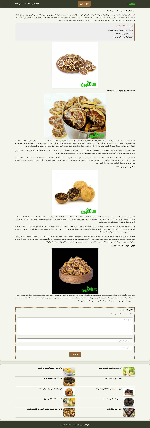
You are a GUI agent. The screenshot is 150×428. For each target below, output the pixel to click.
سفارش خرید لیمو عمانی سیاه (111, 399)
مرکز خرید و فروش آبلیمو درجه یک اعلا (50, 368)
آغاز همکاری (84, 3)
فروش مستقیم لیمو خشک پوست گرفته (108, 389)
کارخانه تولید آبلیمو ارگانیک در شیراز (110, 368)
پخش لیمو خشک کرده (114, 409)
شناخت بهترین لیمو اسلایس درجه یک (120, 30)
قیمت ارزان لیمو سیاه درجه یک (52, 378)
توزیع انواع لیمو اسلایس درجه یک (122, 37)
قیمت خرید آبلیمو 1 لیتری (113, 378)
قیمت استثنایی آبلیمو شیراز (53, 399)
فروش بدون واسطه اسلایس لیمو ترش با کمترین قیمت (44, 409)
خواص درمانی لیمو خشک (124, 33)
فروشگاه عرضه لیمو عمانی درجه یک (50, 389)
